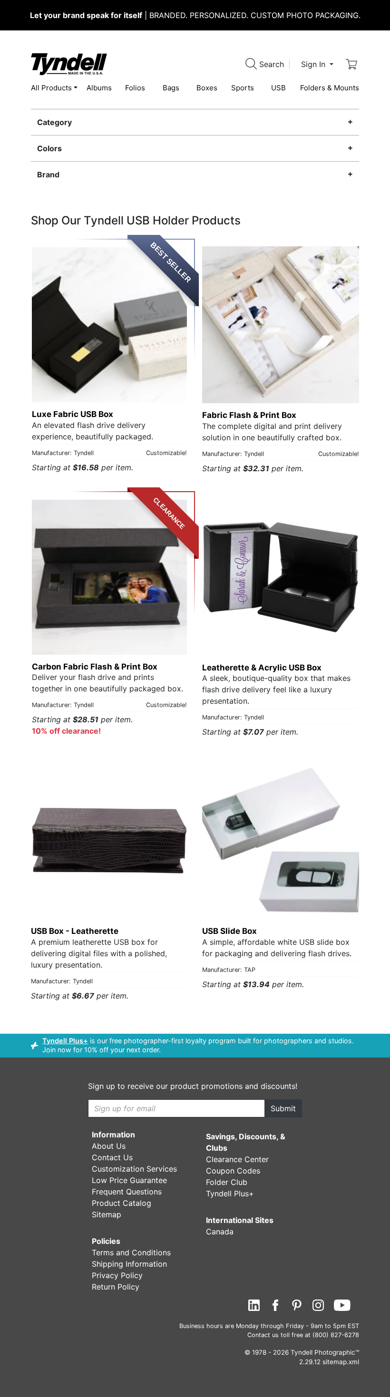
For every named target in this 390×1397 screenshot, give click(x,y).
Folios (135, 87)
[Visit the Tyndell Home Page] (69, 63)
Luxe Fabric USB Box (72, 414)
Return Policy (115, 1286)
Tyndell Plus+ (65, 1041)
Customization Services (134, 1169)
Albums (99, 87)
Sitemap (106, 1214)
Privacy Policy (117, 1275)
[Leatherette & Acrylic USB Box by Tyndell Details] (280, 577)
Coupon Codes (233, 1170)
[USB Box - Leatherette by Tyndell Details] (109, 840)
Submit (283, 1108)
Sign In (314, 64)
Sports (242, 87)
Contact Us (112, 1157)
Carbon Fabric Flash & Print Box (94, 666)
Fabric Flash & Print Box (249, 415)
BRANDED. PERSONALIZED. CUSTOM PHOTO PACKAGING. (195, 15)
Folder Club (226, 1182)
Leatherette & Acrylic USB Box (262, 667)
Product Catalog (121, 1203)
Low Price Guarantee (129, 1180)
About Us (109, 1146)
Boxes (206, 87)
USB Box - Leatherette (74, 931)
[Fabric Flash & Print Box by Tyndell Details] (280, 324)
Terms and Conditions (131, 1252)
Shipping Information (129, 1264)
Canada (220, 1231)
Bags (171, 87)
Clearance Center (237, 1159)
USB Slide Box (229, 931)
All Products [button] (51, 87)
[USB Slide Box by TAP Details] (280, 840)
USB (278, 87)
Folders (329, 87)
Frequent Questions (127, 1191)
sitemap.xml (340, 1362)
